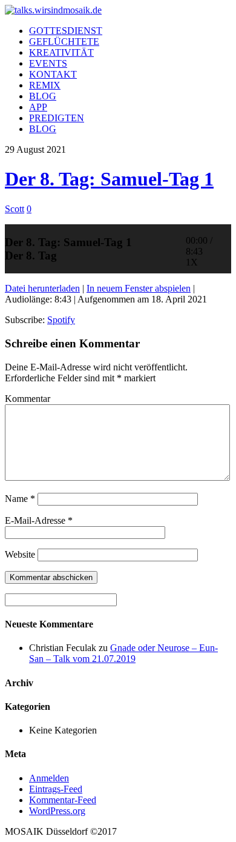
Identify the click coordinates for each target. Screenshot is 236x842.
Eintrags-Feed (55, 789)
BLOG (42, 96)
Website (20, 554)
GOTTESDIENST (65, 30)
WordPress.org (57, 811)
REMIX (45, 85)
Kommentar (27, 398)
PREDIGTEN (56, 118)
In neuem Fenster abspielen (139, 288)
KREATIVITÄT (61, 52)
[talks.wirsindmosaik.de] (53, 10)
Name (20, 498)
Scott (14, 209)
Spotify (61, 320)
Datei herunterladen (42, 288)
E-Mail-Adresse (39, 520)
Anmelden (49, 778)
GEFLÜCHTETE (64, 41)
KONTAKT (53, 74)
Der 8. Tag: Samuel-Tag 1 (109, 179)
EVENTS (48, 63)
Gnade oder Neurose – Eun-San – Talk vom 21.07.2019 (123, 653)
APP (38, 107)
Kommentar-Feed (62, 800)
